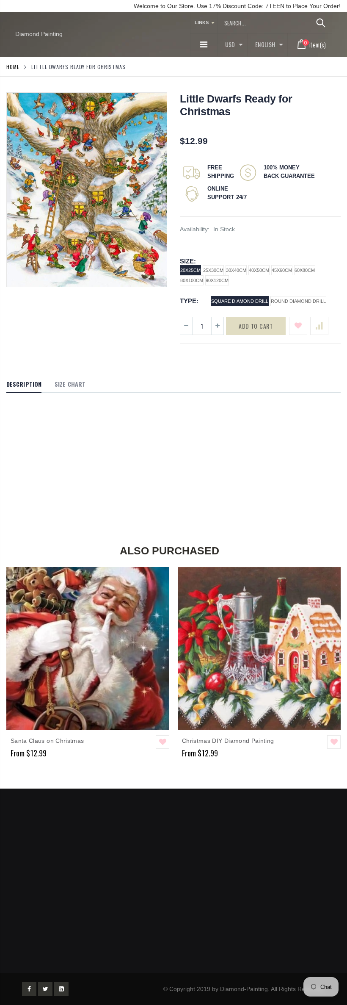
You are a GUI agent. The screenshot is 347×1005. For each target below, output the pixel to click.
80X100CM (191, 280)
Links (202, 22)
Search (320, 22)
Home (12, 66)
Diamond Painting (39, 34)
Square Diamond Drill (239, 301)
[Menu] (203, 44)
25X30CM (213, 270)
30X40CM (236, 270)
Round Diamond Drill (298, 301)
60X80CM (305, 270)
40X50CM (259, 270)
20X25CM (190, 270)
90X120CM (217, 280)
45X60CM (282, 270)
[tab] (23, 384)
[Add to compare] (319, 326)
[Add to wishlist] (298, 326)
